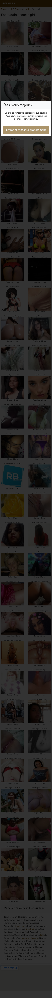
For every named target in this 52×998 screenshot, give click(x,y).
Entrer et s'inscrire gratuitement (26, 129)
